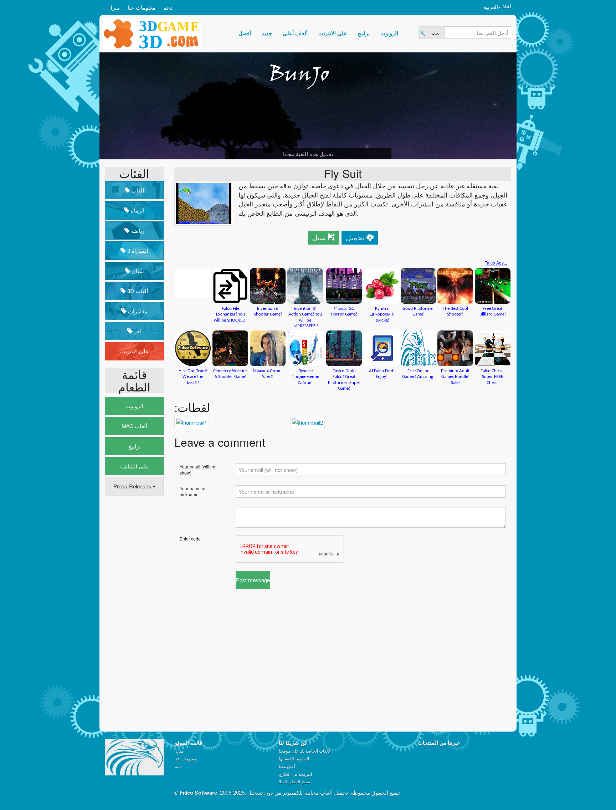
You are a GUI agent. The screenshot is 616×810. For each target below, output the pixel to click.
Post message (253, 580)
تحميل (355, 237)
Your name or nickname (193, 491)
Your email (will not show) (198, 469)
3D (137, 290)
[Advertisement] (133, 610)
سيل (319, 237)
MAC (134, 426)
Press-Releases (133, 486)
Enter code (190, 538)
